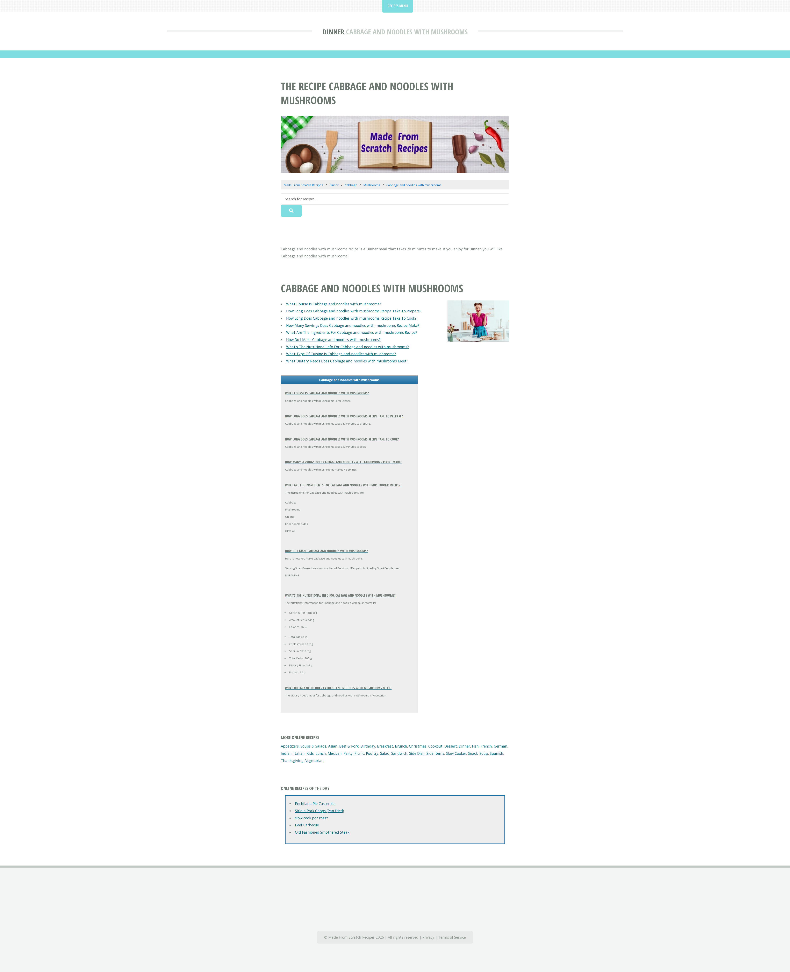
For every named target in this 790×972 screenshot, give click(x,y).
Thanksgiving (292, 760)
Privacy (428, 937)
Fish (475, 746)
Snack (473, 753)
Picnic (359, 753)
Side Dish (417, 753)
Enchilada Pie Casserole (315, 803)
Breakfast (385, 746)
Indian (286, 753)
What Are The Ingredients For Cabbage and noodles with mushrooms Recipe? (351, 332)
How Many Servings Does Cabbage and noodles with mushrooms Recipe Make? (352, 325)
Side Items (435, 753)
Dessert (450, 746)
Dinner (333, 31)
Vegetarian (314, 760)
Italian (299, 753)
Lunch (321, 753)
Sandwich (399, 753)
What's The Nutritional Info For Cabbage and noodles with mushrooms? (347, 346)
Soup (484, 753)
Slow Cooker (456, 753)
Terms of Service (452, 937)
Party (348, 753)
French (486, 746)
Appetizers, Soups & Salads (303, 746)
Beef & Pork (349, 746)
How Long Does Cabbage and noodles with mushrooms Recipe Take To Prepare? (353, 310)
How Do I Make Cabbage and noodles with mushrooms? (333, 339)
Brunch (401, 746)
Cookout (435, 746)
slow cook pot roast (311, 817)
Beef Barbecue (307, 824)
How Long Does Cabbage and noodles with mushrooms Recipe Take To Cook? (351, 318)
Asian (332, 746)
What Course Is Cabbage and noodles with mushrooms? (333, 303)
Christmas (417, 746)
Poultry (372, 753)
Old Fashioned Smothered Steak (322, 832)
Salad (384, 753)
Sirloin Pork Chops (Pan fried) (319, 810)
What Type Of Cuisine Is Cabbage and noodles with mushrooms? (341, 353)
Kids (310, 753)
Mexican (335, 753)
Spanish (496, 753)
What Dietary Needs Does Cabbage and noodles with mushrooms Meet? (347, 361)
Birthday (367, 746)
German (500, 746)
